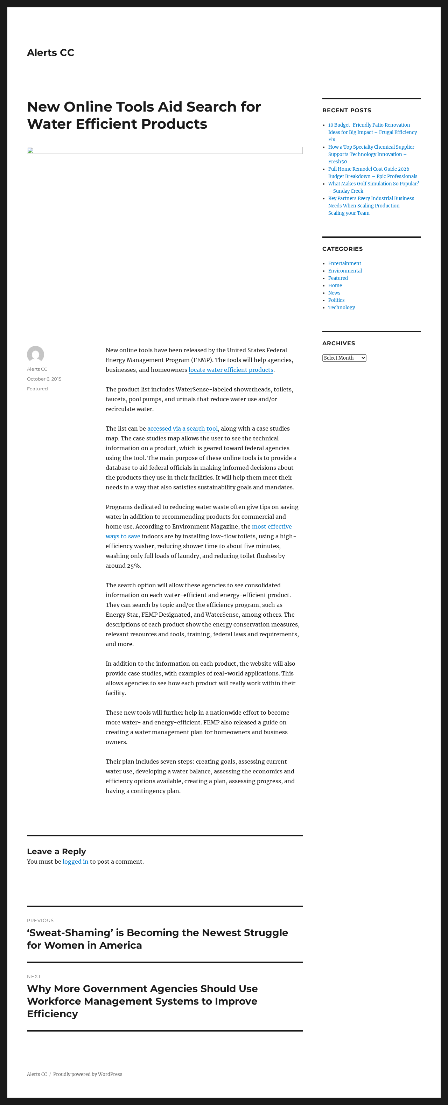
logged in (76, 861)
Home (335, 286)
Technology (341, 308)
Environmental (345, 271)
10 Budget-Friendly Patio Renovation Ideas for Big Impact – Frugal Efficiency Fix (372, 132)
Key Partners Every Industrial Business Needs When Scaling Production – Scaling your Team (371, 206)
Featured (37, 388)
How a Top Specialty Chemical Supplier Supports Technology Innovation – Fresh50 (371, 154)
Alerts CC (51, 52)
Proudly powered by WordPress (87, 1074)
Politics (336, 300)
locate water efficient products (231, 369)
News (334, 293)
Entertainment (344, 264)
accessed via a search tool (182, 428)
